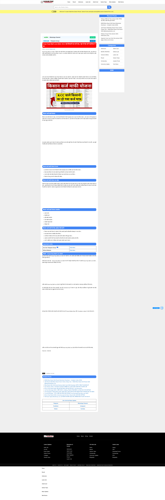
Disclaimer (66, 465)
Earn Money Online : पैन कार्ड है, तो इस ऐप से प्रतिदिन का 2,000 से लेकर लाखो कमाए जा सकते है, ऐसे (65, 386)
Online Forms (47, 453)
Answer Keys (47, 457)
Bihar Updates (112, 2)
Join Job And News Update (69, 400)
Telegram (55, 403)
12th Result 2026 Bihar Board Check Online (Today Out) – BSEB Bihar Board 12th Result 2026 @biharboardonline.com (111, 29)
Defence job (116, 51)
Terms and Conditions (91, 465)
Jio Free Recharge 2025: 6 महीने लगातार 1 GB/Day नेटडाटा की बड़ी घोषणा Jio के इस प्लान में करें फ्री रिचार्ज (67, 390)
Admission (80, 2)
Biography (92, 457)
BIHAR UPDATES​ (105, 51)
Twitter (56, 408)
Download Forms (116, 451)
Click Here (72, 250)
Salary (114, 447)
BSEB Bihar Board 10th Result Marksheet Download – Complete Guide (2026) (63, 380)
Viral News (115, 64)
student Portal (116, 61)
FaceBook (55, 406)
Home (69, 2)
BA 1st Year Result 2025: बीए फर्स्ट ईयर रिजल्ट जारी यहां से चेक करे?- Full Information (63, 388)
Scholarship (104, 61)
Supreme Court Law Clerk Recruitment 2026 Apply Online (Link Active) (111, 39)
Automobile (69, 453)
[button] (161, 307)
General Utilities (50, 373)
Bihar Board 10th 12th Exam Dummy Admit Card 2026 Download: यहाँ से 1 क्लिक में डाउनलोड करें (66, 385)
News (91, 447)
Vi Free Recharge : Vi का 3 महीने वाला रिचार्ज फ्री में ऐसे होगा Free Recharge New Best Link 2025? (66, 393)
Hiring (86, 436)
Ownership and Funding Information (105, 465)
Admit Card (95, 2)
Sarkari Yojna (104, 2)
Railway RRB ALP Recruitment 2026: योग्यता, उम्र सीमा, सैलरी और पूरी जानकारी (111, 19)
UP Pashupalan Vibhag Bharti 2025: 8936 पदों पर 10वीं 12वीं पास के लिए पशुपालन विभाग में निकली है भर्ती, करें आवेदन (69, 391)
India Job (46, 447)
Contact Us (60, 465)
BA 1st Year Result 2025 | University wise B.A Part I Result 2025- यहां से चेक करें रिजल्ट (64, 395)
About (82, 436)
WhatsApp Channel (83, 403)
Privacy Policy (73, 465)
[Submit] (109, 7)
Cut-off (45, 449)
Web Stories (121, 2)
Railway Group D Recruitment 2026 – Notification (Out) (110, 34)
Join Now (92, 37)
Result (74, 2)
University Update (105, 64)
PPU (113, 455)
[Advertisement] (69, 24)
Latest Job (88, 2)
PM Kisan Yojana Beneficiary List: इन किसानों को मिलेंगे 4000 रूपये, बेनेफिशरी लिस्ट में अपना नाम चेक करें (67, 396)
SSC (113, 449)
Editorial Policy (81, 465)
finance (68, 457)
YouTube (83, 408)
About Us (54, 465)
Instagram (82, 406)
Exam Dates (47, 451)
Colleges (46, 455)
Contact (91, 436)
